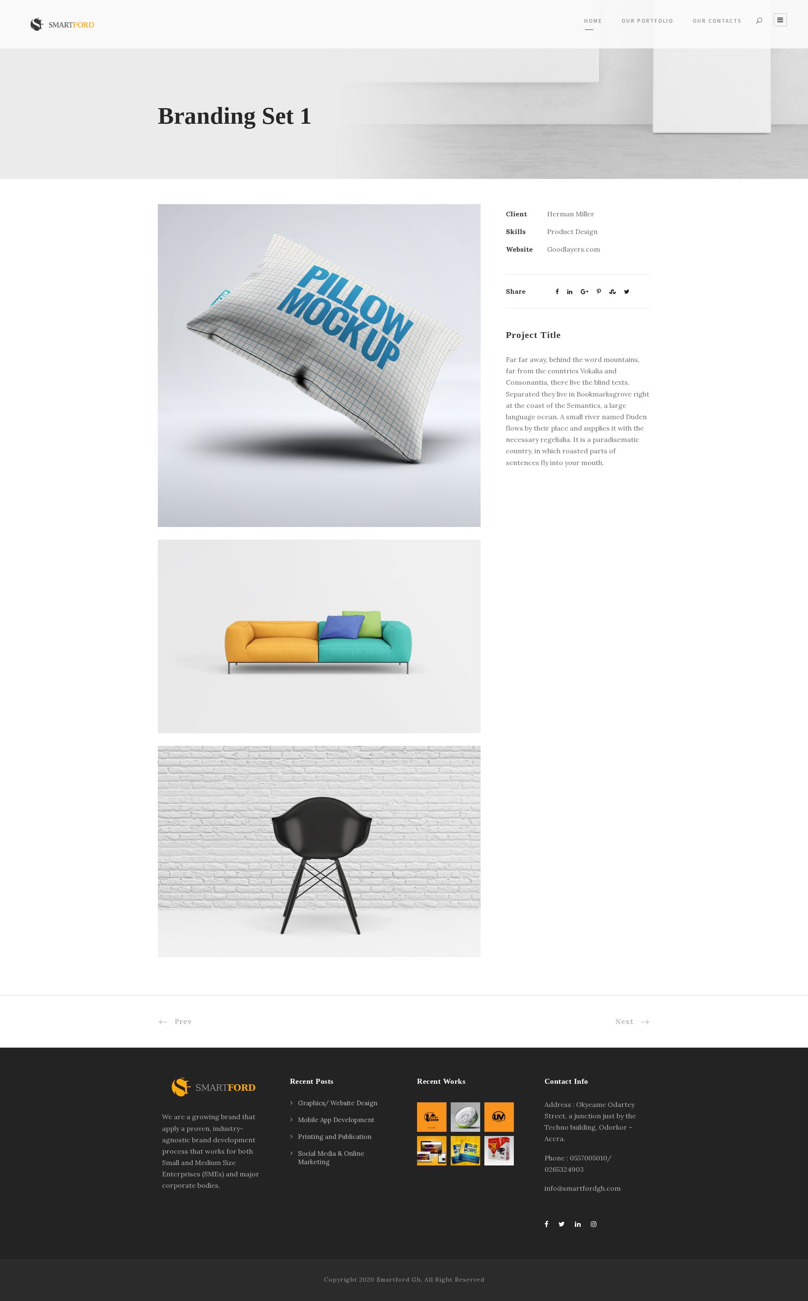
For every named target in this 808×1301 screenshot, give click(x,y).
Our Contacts (717, 20)
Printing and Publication (335, 1137)
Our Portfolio (647, 20)
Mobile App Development (336, 1120)
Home (593, 20)
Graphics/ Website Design (337, 1103)
